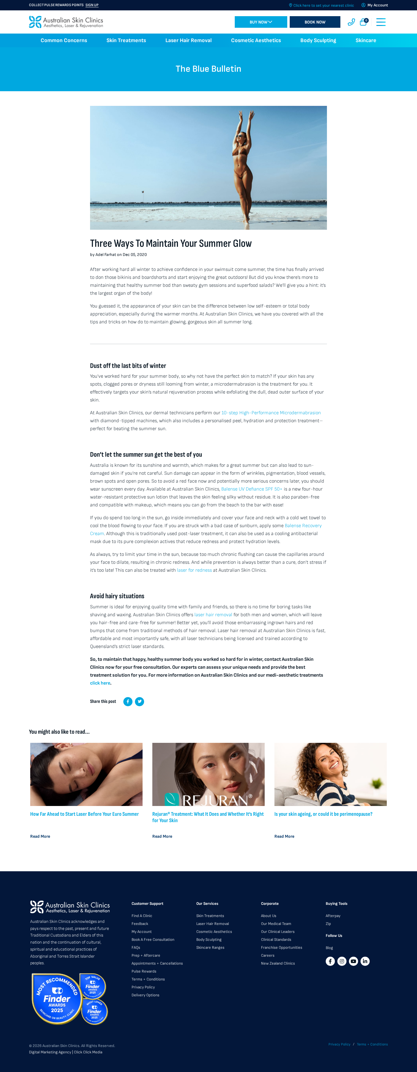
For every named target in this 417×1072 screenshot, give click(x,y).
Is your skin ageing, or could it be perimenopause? (323, 814)
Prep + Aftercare (146, 955)
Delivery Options (145, 995)
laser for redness (195, 570)
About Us (268, 915)
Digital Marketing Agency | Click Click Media (65, 1052)
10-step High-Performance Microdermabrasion (271, 413)
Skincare (366, 40)
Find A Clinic (142, 915)
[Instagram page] (341, 961)
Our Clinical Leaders (278, 931)
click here (100, 683)
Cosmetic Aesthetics (256, 40)
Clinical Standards (276, 939)
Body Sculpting (318, 40)
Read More (40, 836)
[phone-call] (351, 22)
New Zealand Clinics (278, 963)
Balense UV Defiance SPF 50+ (252, 489)
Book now (315, 22)
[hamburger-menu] (381, 22)
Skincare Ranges (210, 947)
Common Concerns (64, 40)
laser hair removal (213, 615)
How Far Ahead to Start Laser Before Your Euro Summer (84, 814)
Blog (329, 947)
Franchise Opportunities (281, 947)
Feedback (140, 923)
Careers (267, 955)
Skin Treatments (126, 40)
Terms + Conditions (148, 979)
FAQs (136, 947)
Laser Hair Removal (188, 40)
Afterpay (333, 915)
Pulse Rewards (144, 971)
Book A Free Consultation (153, 939)
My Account (142, 931)
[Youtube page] (353, 961)
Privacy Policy (143, 987)
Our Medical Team (276, 923)
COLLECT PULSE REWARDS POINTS (64, 5)
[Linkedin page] (365, 961)
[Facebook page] (330, 961)
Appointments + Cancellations (157, 963)
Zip (328, 923)
